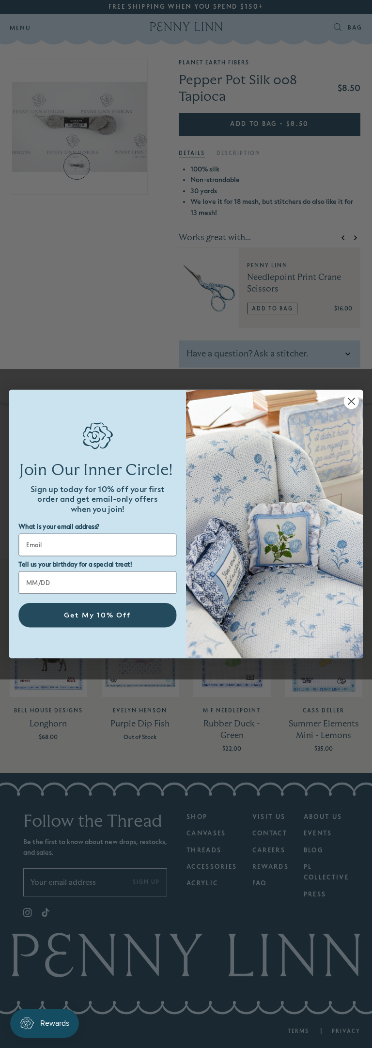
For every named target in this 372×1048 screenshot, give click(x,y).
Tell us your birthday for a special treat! (75, 565)
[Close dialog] (351, 401)
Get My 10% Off (97, 615)
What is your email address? (58, 527)
